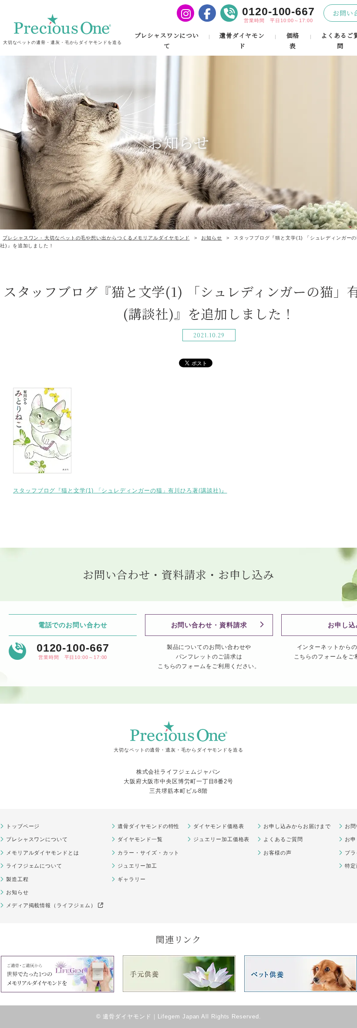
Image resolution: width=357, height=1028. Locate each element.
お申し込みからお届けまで (297, 826)
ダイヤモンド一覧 (140, 839)
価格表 (293, 40)
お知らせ (17, 892)
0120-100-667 (278, 11)
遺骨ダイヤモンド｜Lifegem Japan (151, 1016)
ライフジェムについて (34, 866)
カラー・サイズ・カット (148, 853)
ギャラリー (131, 879)
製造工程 (17, 879)
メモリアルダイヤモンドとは (42, 853)
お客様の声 (277, 853)
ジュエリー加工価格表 (221, 839)
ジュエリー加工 (137, 866)
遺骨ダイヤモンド (242, 40)
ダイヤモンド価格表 (218, 826)
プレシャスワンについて (167, 40)
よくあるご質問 (283, 839)
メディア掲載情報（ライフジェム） (51, 905)
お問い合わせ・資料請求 (209, 625)
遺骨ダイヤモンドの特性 (148, 826)
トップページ (23, 826)
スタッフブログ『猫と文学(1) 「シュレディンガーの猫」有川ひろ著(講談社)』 (120, 490)
